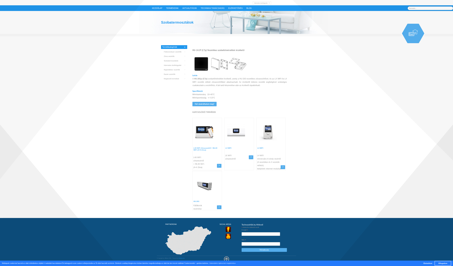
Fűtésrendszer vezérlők (172, 52)
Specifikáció (197, 91)
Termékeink (172, 8)
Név (244, 240)
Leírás (194, 75)
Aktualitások (189, 8)
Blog (249, 8)
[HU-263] (204, 185)
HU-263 (196, 201)
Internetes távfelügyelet (261, 3)
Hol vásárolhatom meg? (204, 104)
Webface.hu (182, 258)
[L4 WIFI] (268, 132)
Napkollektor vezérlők (172, 70)
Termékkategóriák (169, 47)
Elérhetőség (235, 8)
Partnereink (171, 224)
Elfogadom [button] (442, 263)
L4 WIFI (260, 148)
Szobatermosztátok (171, 61)
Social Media (225, 224)
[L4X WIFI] (204, 132)
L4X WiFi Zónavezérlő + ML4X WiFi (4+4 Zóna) (205, 149)
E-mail (245, 230)
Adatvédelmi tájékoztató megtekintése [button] (222, 263)
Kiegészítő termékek (171, 79)
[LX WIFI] (236, 132)
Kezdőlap (157, 8)
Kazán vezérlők (169, 74)
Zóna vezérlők (169, 56)
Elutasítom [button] (428, 263)
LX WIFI (228, 148)
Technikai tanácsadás (212, 8)
